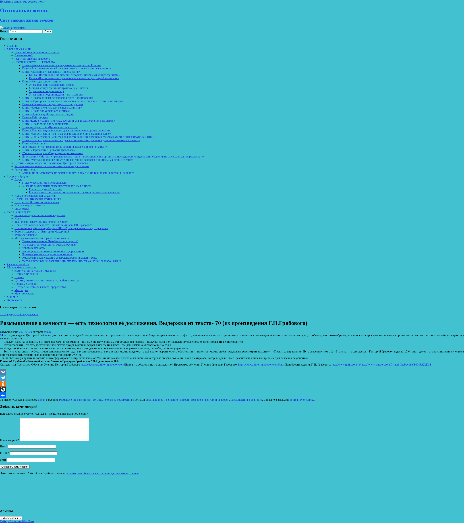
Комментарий (9, 440)
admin (47, 331)
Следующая (29, 314)
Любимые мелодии (26, 283)
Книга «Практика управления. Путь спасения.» (51, 71)
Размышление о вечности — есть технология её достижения (51, 166)
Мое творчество (24, 293)
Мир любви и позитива (21, 267)
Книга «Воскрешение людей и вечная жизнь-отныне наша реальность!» (66, 68)
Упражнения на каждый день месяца (51, 84)
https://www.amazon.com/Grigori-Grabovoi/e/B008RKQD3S (396, 364)
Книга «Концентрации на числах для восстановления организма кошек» (67, 133)
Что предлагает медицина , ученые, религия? (50, 244)
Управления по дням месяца (46, 91)
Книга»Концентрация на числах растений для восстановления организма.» (68, 120)
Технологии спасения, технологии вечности (41, 221)
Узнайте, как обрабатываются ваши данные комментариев (103, 473)
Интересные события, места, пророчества (40, 287)
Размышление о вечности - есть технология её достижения (95, 399)
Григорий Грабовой (217, 399)
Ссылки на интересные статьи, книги (37, 198)
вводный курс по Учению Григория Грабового (175, 399)
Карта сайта (14, 300)
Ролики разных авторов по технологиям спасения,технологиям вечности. (74, 192)
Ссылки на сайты (18, 264)
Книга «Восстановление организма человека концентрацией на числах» (74, 78)
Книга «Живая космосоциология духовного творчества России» (61, 65)
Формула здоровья (25, 234)
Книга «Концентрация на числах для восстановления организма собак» (66, 130)
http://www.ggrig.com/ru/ (346, 364)
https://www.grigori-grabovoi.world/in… (261, 364)
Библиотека (21, 208)
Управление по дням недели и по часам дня (56, 94)
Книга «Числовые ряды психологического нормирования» (58, 97)
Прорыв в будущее (18, 176)
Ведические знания (26, 273)
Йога (17, 218)
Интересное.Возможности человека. (36, 202)
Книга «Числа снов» (34, 143)
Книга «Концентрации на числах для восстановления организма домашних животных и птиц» (81, 140)
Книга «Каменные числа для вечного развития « (52, 107)
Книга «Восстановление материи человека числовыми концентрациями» (74, 74)
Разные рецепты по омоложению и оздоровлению (53, 251)
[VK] (232, 372)
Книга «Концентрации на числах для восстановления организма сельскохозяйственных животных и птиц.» (89, 136)
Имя (3, 446)
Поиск (4, 31)
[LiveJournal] (232, 389)
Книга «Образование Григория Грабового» (48, 149)
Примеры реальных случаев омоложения (47, 254)
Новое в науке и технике (29, 205)
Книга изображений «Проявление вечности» (50, 127)
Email (4, 453)
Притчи (19, 277)
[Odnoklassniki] (232, 384)
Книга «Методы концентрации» (42, 81)
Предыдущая (10, 314)
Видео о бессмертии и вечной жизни (44, 182)
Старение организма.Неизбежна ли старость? (50, 241)
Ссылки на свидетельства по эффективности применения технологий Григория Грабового (78, 172)
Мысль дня (21, 290)
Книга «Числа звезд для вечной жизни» (46, 123)
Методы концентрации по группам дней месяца (58, 88)
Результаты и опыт (26, 169)
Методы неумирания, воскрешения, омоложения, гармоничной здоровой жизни (71, 260)
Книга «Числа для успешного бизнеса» (46, 110)
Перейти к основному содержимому (22, 1)
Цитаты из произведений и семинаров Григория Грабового (51, 163)
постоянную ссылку (301, 399)
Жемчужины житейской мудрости (35, 270)
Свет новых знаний (19, 48)
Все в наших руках (19, 211)
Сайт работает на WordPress (17, 521)
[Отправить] (232, 395)
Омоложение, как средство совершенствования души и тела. (59, 257)
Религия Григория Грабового (32, 58)
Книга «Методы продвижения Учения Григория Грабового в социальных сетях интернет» (78, 159)
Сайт (3, 459)
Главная (12, 45)
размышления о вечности (246, 399)
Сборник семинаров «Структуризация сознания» (52, 153)
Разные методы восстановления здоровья (39, 215)
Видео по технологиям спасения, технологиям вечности (57, 185)
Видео (18, 179)
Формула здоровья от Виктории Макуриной (41, 231)
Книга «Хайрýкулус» (35, 117)
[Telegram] (232, 378)
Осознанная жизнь (24, 10)
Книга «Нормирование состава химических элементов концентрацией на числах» (73, 101)
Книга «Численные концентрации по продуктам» (52, 104)
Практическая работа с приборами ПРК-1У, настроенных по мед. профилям (61, 228)
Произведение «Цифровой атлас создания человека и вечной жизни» (65, 146)
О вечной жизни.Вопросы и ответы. (36, 52)
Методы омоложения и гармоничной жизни (41, 238)
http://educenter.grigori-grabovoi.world (103, 364)
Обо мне (12, 296)
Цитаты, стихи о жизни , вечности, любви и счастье (46, 280)
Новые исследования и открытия (34, 195)
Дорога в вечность (33, 247)
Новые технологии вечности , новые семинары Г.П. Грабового (53, 225)
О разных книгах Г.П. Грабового (34, 61)
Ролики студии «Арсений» (45, 189)
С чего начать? (23, 55)
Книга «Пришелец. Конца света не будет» (48, 114)
